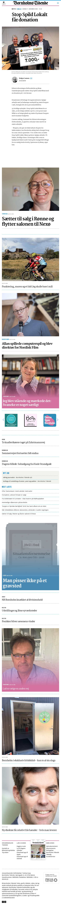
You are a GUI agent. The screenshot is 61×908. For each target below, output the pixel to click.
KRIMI (3, 439)
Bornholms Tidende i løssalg (52, 853)
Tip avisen (5, 852)
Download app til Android (22, 857)
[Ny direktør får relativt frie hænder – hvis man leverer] (30, 795)
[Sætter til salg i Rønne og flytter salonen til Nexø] (30, 189)
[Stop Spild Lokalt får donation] (30, 48)
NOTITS (14, 9)
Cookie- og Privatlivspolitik (30, 895)
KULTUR (4, 608)
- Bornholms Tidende (27, 481)
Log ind (3, 4)
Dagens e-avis (21, 846)
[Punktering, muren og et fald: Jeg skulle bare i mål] (30, 259)
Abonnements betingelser (50, 849)
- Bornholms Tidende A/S (17, 477)
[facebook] (3, 902)
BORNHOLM (5, 450)
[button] (58, 3)
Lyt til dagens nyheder (21, 849)
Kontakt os (5, 848)
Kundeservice (50, 856)
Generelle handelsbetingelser (11, 895)
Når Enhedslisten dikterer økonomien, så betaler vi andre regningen (25, 510)
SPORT (3, 597)
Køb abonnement (52, 846)
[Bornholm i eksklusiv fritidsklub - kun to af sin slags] (30, 726)
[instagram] (5, 902)
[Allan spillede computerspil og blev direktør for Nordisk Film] (30, 314)
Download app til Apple (22, 853)
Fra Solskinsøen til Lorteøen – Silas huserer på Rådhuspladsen (23, 499)
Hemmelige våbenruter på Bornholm (14, 502)
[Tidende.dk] (30, 3)
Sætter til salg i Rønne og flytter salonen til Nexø (19, 514)
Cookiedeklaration (9, 898)
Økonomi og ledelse (8, 850)
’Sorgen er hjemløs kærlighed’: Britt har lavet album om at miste (24, 506)
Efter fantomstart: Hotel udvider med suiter (17, 491)
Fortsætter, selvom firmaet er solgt (14, 495)
